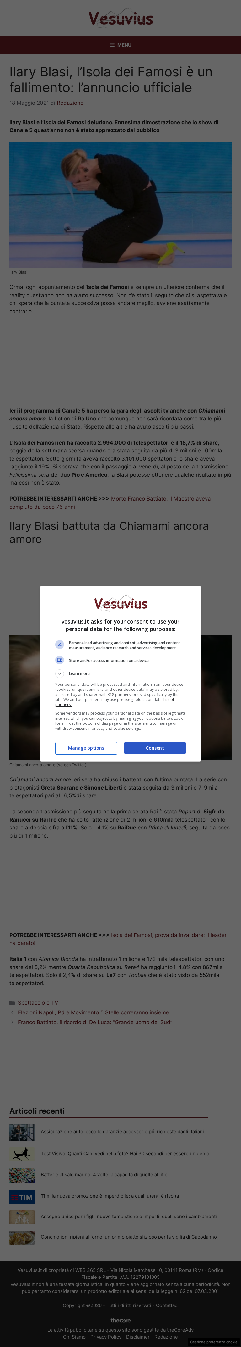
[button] (120, 673)
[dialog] (120, 674)
